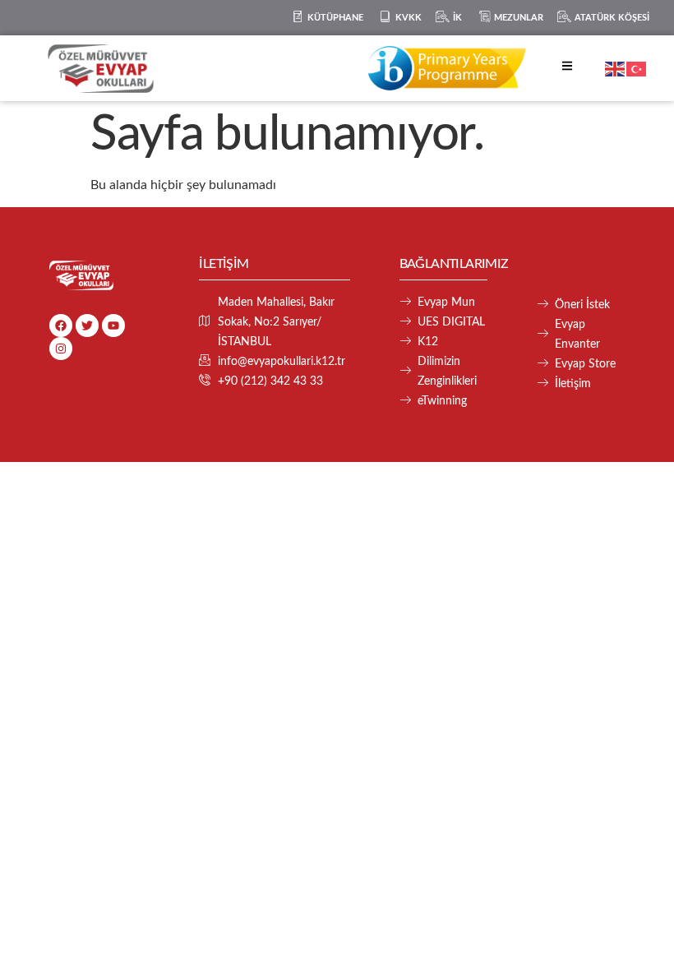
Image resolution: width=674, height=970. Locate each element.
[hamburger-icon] (566, 68)
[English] (615, 68)
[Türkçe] (637, 68)
